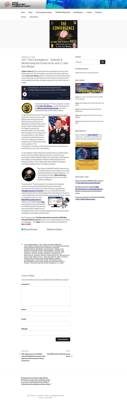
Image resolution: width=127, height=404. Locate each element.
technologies (29, 260)
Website (24, 329)
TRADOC (27, 263)
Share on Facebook (30, 229)
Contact (89, 12)
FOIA (46, 395)
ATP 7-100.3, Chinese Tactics (86, 199)
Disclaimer (98, 12)
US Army (33, 395)
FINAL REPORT (93, 135)
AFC (40, 244)
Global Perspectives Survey (31, 200)
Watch (77, 97)
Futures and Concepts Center (47, 108)
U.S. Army (60, 263)
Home (23, 12)
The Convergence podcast (44, 12)
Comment (25, 284)
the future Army (42, 260)
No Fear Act (40, 395)
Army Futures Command (52, 244)
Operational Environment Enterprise (89, 183)
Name (24, 309)
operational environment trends (47, 258)
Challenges (28, 246)
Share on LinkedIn (55, 229)
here (42, 202)
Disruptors (38, 246)
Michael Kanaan (40, 255)
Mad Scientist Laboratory (51, 253)
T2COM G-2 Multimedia (62, 12)
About (30, 12)
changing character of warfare (32, 191)
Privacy (23, 17)
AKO (28, 395)
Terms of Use (48, 397)
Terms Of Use (34, 17)
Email (23, 319)
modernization (53, 255)
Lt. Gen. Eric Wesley (45, 106)
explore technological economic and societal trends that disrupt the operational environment (44, 249)
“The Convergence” (31, 244)
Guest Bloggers (78, 12)
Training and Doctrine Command (43, 263)
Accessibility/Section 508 (56, 395)
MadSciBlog (28, 255)
